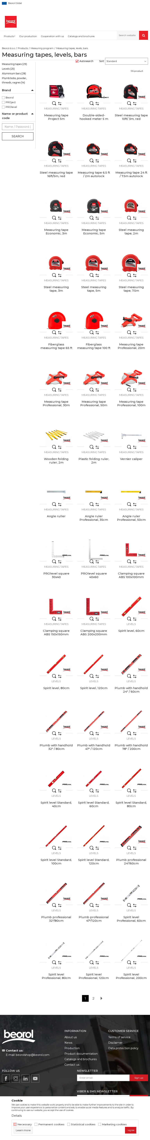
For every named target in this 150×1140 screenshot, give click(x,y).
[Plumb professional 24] (131, 836)
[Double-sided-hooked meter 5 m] (93, 91)
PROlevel (11, 107)
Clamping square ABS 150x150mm (56, 632)
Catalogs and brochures (80, 1059)
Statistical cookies (83, 1124)
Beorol (10, 97)
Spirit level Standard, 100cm (56, 861)
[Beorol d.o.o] (11, 22)
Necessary (24, 1124)
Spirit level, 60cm (131, 631)
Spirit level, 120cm (93, 688)
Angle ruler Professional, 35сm (93, 518)
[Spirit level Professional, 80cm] (56, 950)
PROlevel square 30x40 (56, 575)
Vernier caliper (131, 459)
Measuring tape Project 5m (56, 117)
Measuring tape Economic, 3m (56, 231)
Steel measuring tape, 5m (93, 288)
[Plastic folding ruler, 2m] (93, 435)
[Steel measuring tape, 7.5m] (131, 263)
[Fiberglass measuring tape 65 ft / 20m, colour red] (56, 320)
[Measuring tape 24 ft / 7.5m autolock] (131, 148)
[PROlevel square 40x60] (93, 549)
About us (70, 1037)
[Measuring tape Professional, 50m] (93, 377)
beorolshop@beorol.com (32, 1055)
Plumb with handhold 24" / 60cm (131, 689)
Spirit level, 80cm (56, 688)
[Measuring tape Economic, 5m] (93, 206)
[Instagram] (16, 1078)
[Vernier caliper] (131, 435)
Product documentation (81, 1053)
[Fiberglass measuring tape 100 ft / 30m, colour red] (93, 320)
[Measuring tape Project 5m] (56, 91)
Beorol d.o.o (8, 48)
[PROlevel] (67, 555)
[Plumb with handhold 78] (131, 721)
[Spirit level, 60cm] (131, 606)
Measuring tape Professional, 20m (131, 346)
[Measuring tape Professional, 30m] (56, 377)
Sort (101, 61)
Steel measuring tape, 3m (56, 288)
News (68, 1042)
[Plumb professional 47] (93, 893)
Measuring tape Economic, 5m (94, 231)
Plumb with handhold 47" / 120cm (93, 747)
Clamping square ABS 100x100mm (131, 575)
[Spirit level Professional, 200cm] (131, 950)
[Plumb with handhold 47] (93, 721)
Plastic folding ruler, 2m (94, 460)
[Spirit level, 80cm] (56, 664)
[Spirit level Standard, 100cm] (56, 836)
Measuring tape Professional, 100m (131, 403)
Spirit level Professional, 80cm (56, 976)
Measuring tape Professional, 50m (93, 403)
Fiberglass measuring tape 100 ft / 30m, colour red (93, 348)
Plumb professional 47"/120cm (94, 918)
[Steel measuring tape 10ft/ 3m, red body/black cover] (131, 91)
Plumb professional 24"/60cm (131, 861)
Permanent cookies (51, 1124)
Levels (8, 68)
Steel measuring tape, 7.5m (131, 288)
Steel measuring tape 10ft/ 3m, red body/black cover (131, 119)
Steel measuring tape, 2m (131, 231)
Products (23, 48)
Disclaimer (115, 1042)
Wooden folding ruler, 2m (56, 460)
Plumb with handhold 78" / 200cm (131, 747)
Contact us (71, 1064)
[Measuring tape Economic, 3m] (56, 206)
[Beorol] (142, 97)
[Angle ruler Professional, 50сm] (131, 492)
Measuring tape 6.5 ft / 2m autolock (94, 174)
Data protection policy (123, 1048)
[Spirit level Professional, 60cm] (131, 893)
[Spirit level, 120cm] (93, 664)
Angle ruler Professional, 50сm (131, 518)
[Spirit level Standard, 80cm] (131, 778)
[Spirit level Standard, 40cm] (56, 778)
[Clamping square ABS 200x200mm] (93, 606)
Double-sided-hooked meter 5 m (93, 117)
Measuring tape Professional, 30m (56, 403)
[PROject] (104, 97)
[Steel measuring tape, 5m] (93, 263)
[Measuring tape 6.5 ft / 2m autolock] (93, 148)
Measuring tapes (14, 64)
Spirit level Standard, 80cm (131, 804)
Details (17, 1115)
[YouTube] (35, 1078)
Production (72, 1048)
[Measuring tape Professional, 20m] (131, 320)
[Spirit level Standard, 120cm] (93, 836)
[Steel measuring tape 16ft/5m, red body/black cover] (56, 148)
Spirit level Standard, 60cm (93, 804)
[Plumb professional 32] (56, 893)
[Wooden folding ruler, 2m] (56, 435)
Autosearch (86, 61)
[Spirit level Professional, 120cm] (93, 950)
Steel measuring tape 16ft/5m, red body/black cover (56, 176)
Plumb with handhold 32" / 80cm (56, 747)
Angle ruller (56, 516)
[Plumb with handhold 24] (131, 664)
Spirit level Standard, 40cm (56, 804)
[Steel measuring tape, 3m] (56, 263)
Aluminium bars (14, 73)
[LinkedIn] (25, 1078)
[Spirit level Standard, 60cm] (93, 778)
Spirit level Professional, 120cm (94, 976)
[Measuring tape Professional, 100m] (131, 377)
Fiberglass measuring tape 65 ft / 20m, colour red (56, 348)
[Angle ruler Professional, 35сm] (93, 492)
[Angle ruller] (56, 492)
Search (18, 136)
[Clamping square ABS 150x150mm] (56, 606)
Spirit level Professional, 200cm (131, 976)
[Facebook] (6, 1078)
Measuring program (42, 48)
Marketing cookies (114, 1124)
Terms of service (119, 1037)
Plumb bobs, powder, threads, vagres (14, 80)
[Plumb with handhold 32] (56, 721)
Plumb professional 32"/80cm (56, 918)
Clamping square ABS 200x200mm (93, 632)
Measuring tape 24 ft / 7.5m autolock (131, 174)
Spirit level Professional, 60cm (131, 918)
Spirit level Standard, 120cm (93, 861)
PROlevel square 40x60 (94, 575)
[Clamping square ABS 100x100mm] (131, 549)
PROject (11, 102)
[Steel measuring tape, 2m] (131, 206)
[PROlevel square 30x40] (56, 549)
